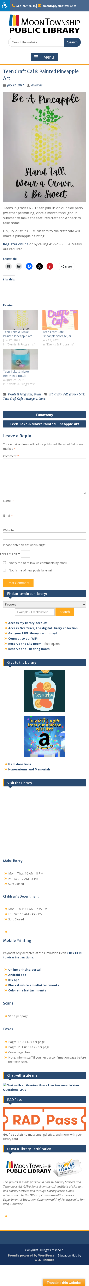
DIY (65, 394)
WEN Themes (44, 1260)
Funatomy (44, 415)
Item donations (19, 764)
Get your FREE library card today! (32, 633)
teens (42, 398)
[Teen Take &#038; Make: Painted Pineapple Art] (20, 320)
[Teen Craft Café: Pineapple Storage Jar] (60, 320)
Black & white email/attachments (33, 985)
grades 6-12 (76, 394)
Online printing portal (24, 970)
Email (8, 515)
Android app (17, 975)
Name (8, 501)
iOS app (13, 980)
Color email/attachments (27, 990)
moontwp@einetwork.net (59, 5)
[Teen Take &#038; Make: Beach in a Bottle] (20, 359)
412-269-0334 (26, 5)
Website (8, 530)
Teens (37, 394)
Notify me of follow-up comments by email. (38, 563)
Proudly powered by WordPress (31, 1255)
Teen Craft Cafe (13, 398)
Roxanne (36, 85)
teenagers (30, 398)
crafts (58, 394)
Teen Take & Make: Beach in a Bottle (16, 374)
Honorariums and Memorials (29, 769)
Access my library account (28, 623)
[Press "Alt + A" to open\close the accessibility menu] (5, 5)
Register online (16, 244)
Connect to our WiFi (22, 638)
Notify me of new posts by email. (31, 570)
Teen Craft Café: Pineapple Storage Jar (56, 334)
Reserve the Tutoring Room (29, 649)
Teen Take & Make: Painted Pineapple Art (17, 334)
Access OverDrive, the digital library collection (43, 628)
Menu (48, 57)
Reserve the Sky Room (25, 644)
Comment (11, 456)
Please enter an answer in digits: (24, 545)
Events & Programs (20, 394)
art (51, 394)
